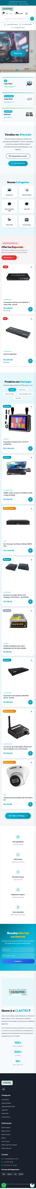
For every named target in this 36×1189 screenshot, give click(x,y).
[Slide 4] (21, 69)
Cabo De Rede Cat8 (25, 394)
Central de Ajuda (12, 4)
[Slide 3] (19, 69)
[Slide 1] (14, 69)
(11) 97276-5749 (19, 163)
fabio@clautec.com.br (19, 156)
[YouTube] (3, 1089)
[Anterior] (4, 51)
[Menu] (26, 13)
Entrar (3, 1138)
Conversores (5, 1117)
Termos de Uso (6, 1148)
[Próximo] (31, 51)
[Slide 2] (17, 69)
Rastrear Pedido (23, 4)
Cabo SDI (18, 398)
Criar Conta (5, 1141)
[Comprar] (30, 309)
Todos (12, 390)
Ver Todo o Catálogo (17, 816)
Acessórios (22, 390)
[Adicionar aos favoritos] (31, 267)
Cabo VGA (4, 1113)
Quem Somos (5, 1127)
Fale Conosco (5, 1134)
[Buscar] (32, 19)
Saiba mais (18, 53)
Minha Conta (5, 1131)
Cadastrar (18, 961)
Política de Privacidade (9, 1145)
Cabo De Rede (9, 394)
